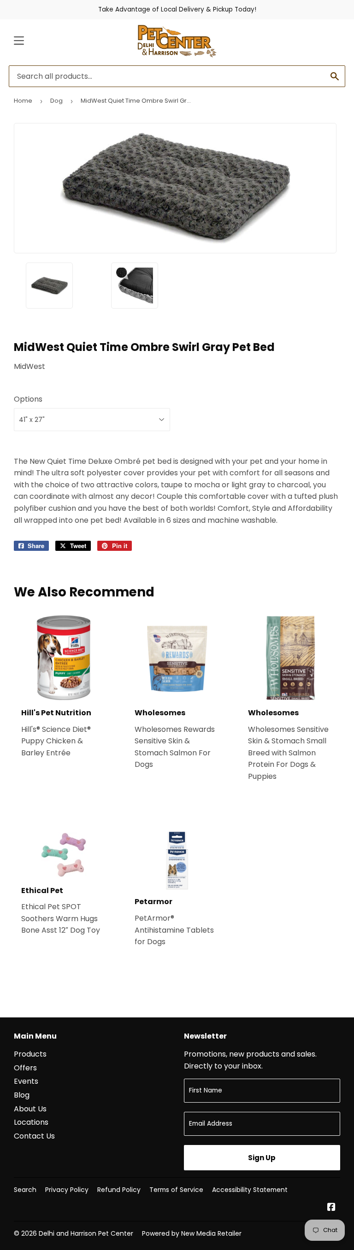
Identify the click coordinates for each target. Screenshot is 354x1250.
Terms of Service (176, 1189)
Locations (31, 1122)
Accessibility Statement (250, 1189)
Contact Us (34, 1136)
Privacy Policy (66, 1189)
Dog (56, 100)
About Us (30, 1109)
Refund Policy (119, 1189)
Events (26, 1081)
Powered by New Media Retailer (192, 1233)
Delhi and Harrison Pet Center (86, 1233)
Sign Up (262, 1157)
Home (23, 100)
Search (25, 1189)
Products (30, 1054)
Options (28, 399)
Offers (25, 1068)
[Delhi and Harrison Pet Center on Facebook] (331, 1208)
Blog (22, 1095)
